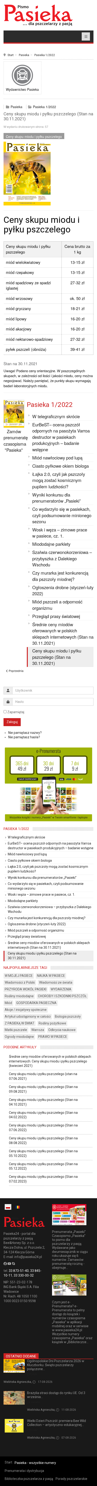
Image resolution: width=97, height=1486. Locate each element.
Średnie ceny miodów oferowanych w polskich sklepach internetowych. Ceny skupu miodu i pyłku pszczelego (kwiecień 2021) (50, 1061)
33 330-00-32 (24, 1275)
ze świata (33, 1402)
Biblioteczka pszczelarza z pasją (29, 1479)
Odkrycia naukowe (62, 1030)
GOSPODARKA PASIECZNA (36, 1003)
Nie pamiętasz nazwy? (25, 733)
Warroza (37, 1030)
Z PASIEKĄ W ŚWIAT (19, 1023)
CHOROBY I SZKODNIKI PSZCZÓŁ (62, 996)
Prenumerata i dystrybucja (24, 1471)
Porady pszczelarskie (71, 1479)
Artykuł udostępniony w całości (28, 1016)
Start (11, 55)
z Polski (32, 1374)
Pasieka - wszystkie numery (35, 1463)
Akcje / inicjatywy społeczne (26, 1010)
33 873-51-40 (19, 1271)
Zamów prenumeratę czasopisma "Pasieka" (16, 440)
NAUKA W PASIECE (51, 976)
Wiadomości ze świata (55, 982)
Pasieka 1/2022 (44, 55)
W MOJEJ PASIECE (19, 976)
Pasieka (24, 55)
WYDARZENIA (61, 989)
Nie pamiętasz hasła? (24, 737)
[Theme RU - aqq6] (38, 15)
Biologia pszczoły (68, 1016)
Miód (8, 1003)
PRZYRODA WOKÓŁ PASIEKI (25, 989)
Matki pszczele (16, 1030)
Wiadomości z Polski (20, 982)
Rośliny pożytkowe (52, 1023)
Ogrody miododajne (19, 1037)
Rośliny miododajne (19, 996)
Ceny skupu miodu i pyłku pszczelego (34, 136)
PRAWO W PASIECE (52, 1037)
